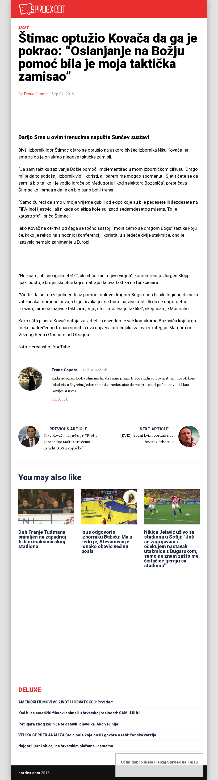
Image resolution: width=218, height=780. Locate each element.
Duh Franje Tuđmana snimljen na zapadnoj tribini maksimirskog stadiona (42, 539)
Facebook (60, 399)
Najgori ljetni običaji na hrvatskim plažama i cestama (65, 746)
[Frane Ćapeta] (30, 379)
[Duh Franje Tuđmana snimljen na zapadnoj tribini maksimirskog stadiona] (46, 506)
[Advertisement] (109, 116)
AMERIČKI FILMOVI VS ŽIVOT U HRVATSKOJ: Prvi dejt (65, 702)
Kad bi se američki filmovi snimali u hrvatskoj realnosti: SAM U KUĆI (79, 713)
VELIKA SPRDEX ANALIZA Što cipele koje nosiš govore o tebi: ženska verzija (87, 735)
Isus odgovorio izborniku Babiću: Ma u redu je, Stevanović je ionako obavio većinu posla (106, 541)
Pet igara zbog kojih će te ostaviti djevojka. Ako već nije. (68, 724)
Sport (23, 28)
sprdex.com (29, 773)
